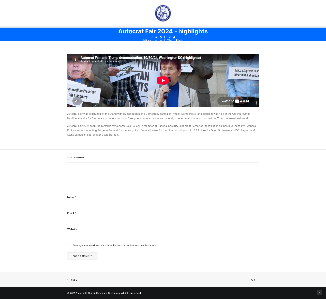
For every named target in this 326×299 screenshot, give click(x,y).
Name (71, 197)
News (148, 40)
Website (72, 229)
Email (71, 213)
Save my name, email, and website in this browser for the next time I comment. (115, 245)
